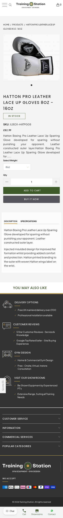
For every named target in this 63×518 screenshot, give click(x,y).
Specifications (29, 221)
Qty (5, 175)
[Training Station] (30, 5)
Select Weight (10, 160)
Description (10, 221)
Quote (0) (2, 386)
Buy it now (31, 199)
